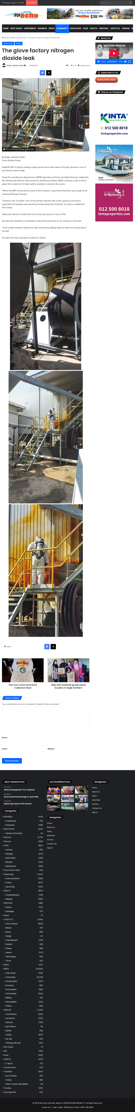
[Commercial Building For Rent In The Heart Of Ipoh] (81, 807)
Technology (11, 956)
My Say (9, 1039)
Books (8, 932)
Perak (6, 1055)
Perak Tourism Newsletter (17, 1084)
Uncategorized (10, 1092)
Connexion (10, 1018)
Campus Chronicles (14, 833)
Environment (11, 989)
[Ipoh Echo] (22, 15)
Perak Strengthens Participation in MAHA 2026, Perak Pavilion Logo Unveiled (70, 3)
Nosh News (11, 858)
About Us (51, 827)
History (9, 907)
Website (50, 749)
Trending (7, 1088)
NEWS (51, 28)
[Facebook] (42, 72)
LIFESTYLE (115, 28)
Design (8, 936)
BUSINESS (42, 28)
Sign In (50, 848)
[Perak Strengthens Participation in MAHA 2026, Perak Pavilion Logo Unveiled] (53, 798)
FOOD (85, 28)
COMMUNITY (62, 28)
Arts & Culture (12, 923)
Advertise (51, 835)
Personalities (11, 1002)
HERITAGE (103, 28)
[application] (114, 53)
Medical (9, 899)
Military (9, 997)
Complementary (12, 895)
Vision (49, 831)
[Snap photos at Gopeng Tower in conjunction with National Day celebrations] (53, 790)
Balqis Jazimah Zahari (15, 65)
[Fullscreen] (129, 61)
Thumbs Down (10, 1067)
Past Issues (16, 28)
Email (5, 749)
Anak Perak (11, 973)
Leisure (9, 952)
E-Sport (9, 1063)
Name (5, 737)
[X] (48, 72)
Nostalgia (10, 911)
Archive (50, 840)
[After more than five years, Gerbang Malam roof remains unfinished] (53, 807)
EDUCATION (75, 28)
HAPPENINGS (30, 28)
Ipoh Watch (11, 1026)
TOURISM (8, 1071)
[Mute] (125, 61)
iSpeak (8, 1030)
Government (11, 993)
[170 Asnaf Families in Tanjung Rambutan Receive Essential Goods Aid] (81, 798)
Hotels (8, 1080)
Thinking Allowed (13, 1043)
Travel (8, 960)
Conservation (11, 981)
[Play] (98, 61)
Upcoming (10, 886)
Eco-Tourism (11, 1076)
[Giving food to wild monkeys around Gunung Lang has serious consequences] (67, 807)
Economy (10, 985)
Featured (7, 837)
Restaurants (11, 866)
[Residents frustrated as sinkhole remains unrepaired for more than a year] (81, 790)
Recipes (9, 862)
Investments (11, 821)
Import (6, 915)
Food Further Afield (12, 870)
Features (7, 841)
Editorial (9, 1022)
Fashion (9, 944)
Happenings (9, 874)
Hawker (9, 849)
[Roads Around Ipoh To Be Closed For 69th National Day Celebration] (67, 798)
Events (8, 882)
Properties (10, 825)
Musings (9, 854)
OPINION (126, 28)
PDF (5, 1051)
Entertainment (12, 940)
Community (21, 38)
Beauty (9, 928)
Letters (9, 1034)
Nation (6, 965)
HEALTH (93, 28)
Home (6, 28)
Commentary (11, 1014)
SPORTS (7, 1059)
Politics (9, 1006)
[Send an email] (25, 65)
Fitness (9, 948)
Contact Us (52, 844)
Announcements (13, 878)
